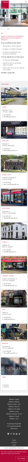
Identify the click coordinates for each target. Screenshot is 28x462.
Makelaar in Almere (14, 399)
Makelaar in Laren (14, 411)
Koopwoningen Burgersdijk (14, 423)
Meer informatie (16, 453)
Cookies (14, 445)
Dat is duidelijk (21, 458)
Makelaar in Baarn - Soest (14, 404)
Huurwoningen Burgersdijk (14, 426)
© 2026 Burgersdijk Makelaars (14, 448)
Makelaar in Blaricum (14, 406)
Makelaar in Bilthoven (14, 401)
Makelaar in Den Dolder (14, 409)
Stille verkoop (14, 428)
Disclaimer (14, 442)
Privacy (14, 440)
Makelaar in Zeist (14, 418)
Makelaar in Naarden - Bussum (14, 413)
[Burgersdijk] (5, 4)
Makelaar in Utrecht (14, 416)
